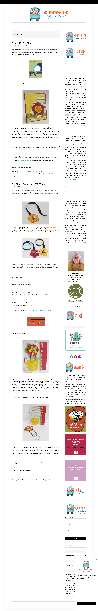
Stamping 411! (38, 276)
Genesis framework (52, 605)
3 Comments (29, 46)
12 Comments (30, 187)
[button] (70, 24)
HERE (58, 51)
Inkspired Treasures (49, 14)
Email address (69, 517)
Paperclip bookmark (31, 480)
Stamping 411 (41, 190)
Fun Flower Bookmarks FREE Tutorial (30, 184)
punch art (42, 171)
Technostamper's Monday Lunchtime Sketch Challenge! (39, 310)
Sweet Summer (19, 302)
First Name (68, 524)
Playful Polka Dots (48, 174)
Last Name (68, 531)
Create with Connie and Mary (27, 49)
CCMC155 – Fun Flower (22, 43)
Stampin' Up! (15, 176)
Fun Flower (39, 174)
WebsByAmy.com (68, 605)
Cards (20, 171)
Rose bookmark (30, 294)
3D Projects (22, 292)
